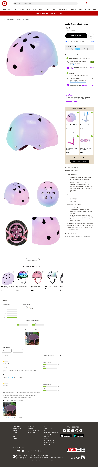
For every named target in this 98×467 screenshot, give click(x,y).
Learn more (69, 101)
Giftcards (16, 430)
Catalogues (16, 426)
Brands (87, 9)
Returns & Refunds (49, 440)
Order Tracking (48, 428)
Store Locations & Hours (51, 432)
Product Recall (32, 432)
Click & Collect (48, 434)
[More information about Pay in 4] (81, 49)
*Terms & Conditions (49, 461)
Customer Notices (33, 430)
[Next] (62, 279)
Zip (14, 434)
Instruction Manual (75, 208)
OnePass (15, 438)
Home (47, 9)
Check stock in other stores (78, 65)
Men (28, 9)
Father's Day (6, 9)
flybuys (15, 432)
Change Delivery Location (78, 82)
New (14, 9)
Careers (30, 428)
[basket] (94, 3)
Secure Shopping (49, 442)
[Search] (15, 3)
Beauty (73, 9)
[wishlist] (90, 3)
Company (31, 426)
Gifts (80, 9)
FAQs (45, 430)
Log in (75, 101)
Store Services (48, 444)
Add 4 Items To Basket (79, 161)
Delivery (46, 438)
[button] (76, 35)
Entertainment (63, 9)
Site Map (58, 461)
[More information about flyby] (85, 41)
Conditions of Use (20, 461)
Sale (94, 9)
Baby (40, 9)
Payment (46, 436)
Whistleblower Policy (37, 461)
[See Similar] (13, 271)
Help (45, 426)
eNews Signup (17, 428)
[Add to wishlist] (91, 35)
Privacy (29, 461)
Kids (34, 9)
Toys (54, 9)
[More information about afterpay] (72, 49)
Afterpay (15, 436)
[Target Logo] (4, 3)
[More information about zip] (87, 49)
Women (21, 9)
